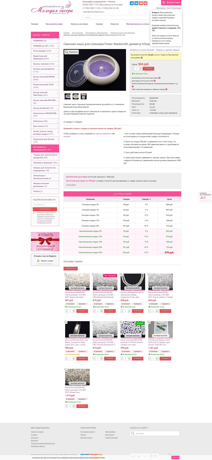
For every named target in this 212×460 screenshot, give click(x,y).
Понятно (175, 457)
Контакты (34, 438)
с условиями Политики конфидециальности (45, 221)
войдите (67, 136)
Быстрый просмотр (77, 288)
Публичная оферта (38, 446)
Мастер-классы (86, 438)
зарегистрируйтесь (103, 134)
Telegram (132, 3)
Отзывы (34, 435)
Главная (34, 24)
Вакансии (34, 440)
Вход (169, 8)
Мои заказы (161, 8)
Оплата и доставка (79, 24)
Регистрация (176, 8)
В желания (70, 304)
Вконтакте (136, 3)
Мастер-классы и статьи (137, 24)
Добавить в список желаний (142, 50)
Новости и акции (37, 432)
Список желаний (111, 438)
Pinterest (145, 3)
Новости (115, 24)
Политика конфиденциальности (43, 443)
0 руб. (173, 2)
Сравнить (205, 195)
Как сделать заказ (54, 24)
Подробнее (71, 185)
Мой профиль (110, 432)
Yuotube (141, 3)
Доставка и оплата (87, 432)
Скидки (99, 24)
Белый (152, 107)
